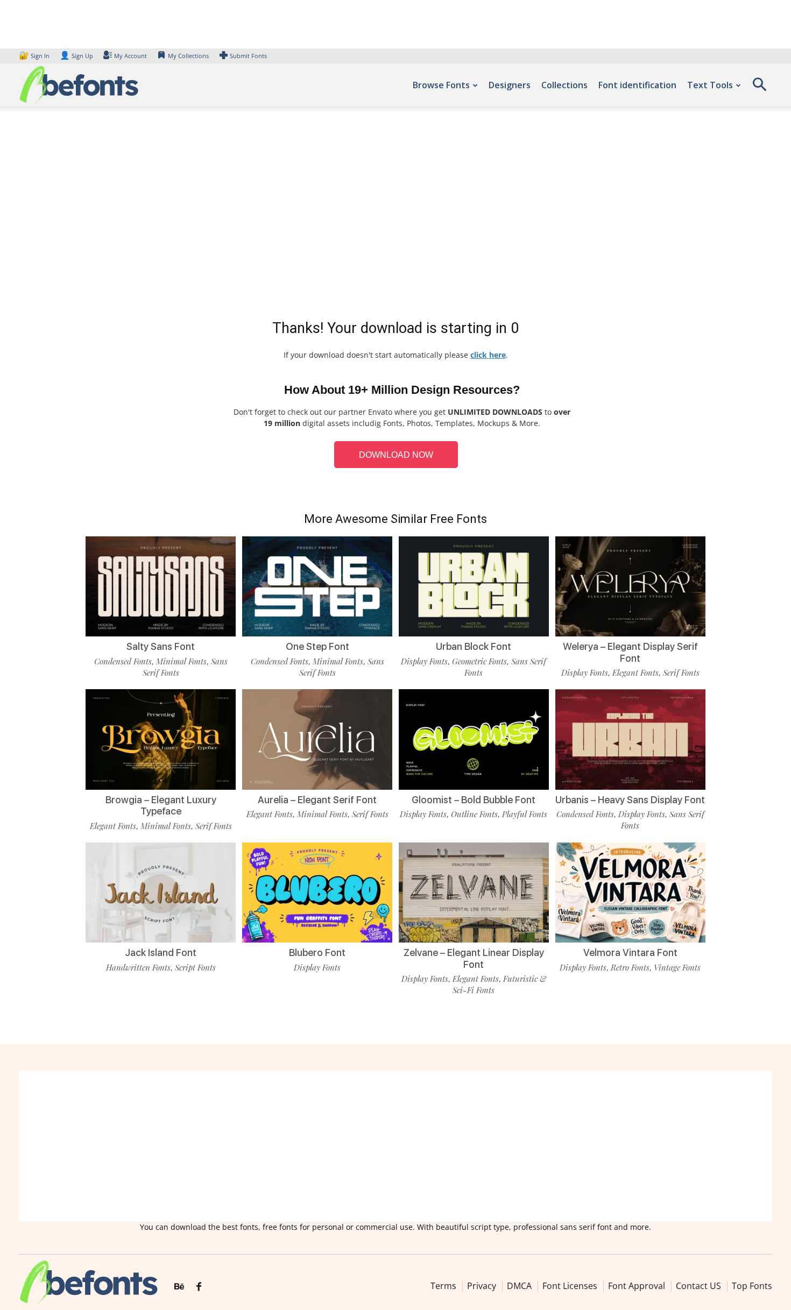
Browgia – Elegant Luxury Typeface (160, 805)
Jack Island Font (160, 952)
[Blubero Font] (317, 892)
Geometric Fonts (479, 661)
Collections (564, 85)
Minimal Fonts (181, 661)
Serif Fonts (681, 672)
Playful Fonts (524, 814)
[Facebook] (198, 1287)
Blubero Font (317, 952)
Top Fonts (752, 1286)
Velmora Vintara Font (630, 952)
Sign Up (76, 56)
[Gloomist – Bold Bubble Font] (474, 739)
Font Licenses (569, 1286)
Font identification (637, 85)
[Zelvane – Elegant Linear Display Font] (474, 892)
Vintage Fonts (677, 967)
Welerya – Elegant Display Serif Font (630, 652)
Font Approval (636, 1286)
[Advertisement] (395, 215)
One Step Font (317, 646)
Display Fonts (424, 661)
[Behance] (179, 1287)
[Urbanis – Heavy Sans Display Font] (630, 739)
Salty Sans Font (160, 646)
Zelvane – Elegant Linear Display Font (474, 958)
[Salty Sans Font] (161, 586)
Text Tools (710, 85)
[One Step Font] (317, 586)
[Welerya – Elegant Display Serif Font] (630, 586)
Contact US (698, 1286)
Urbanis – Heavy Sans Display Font (630, 799)
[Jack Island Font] (161, 892)
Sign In (35, 56)
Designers (510, 85)
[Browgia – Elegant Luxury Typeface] (161, 739)
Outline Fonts (474, 814)
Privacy (481, 1286)
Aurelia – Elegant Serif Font (317, 799)
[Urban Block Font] (474, 586)
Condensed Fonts (123, 661)
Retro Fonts (630, 967)
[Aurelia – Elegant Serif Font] (317, 739)
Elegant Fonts (635, 672)
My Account (130, 56)
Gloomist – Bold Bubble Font (473, 799)
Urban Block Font (473, 646)
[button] (759, 88)
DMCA (519, 1286)
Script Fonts (195, 967)
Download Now (396, 454)
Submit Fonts (248, 56)
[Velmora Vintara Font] (630, 892)
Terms (443, 1286)
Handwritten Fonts (138, 967)
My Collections (188, 56)
